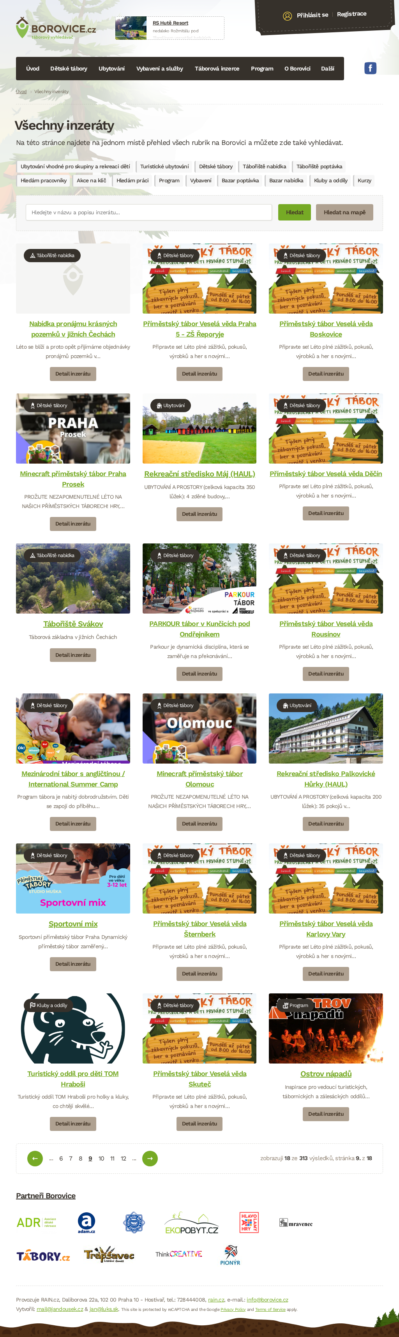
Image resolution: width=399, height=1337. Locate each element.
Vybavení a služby (159, 68)
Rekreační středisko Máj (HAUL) (199, 473)
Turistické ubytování (164, 166)
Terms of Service (270, 1309)
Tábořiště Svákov (73, 623)
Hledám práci (132, 180)
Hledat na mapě (345, 212)
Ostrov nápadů (325, 1073)
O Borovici (297, 68)
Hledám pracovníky (43, 180)
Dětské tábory (68, 68)
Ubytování (111, 68)
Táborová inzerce (217, 68)
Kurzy (364, 180)
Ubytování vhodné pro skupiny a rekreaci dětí (75, 166)
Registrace (352, 13)
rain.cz (216, 1299)
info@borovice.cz (267, 1299)
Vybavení (201, 180)
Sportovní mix (73, 923)
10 (101, 1158)
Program (262, 68)
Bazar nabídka (286, 180)
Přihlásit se (312, 15)
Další (327, 68)
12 (123, 1158)
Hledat (295, 212)
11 (112, 1158)
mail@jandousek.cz (60, 1309)
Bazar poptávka (240, 180)
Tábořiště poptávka (320, 166)
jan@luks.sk (104, 1309)
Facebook (370, 68)
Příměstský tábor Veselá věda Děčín (326, 473)
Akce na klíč (91, 180)
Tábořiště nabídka (264, 166)
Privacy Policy (233, 1309)
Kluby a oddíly (331, 180)
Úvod (32, 68)
